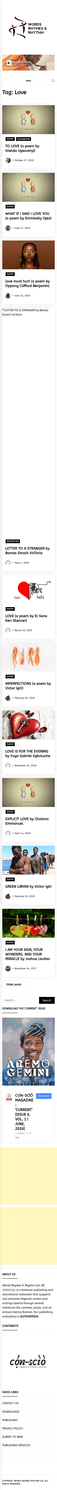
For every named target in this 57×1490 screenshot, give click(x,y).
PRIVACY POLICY (12, 1428)
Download (44, 1096)
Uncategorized (23, 139)
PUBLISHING (9, 1420)
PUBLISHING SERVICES (16, 1445)
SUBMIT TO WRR (12, 1437)
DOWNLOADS (10, 1411)
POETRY (10, 139)
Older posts (13, 984)
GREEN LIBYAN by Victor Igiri (28, 886)
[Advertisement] (28, 1176)
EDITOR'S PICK (13, 541)
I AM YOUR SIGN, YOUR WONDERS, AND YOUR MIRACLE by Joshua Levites (27, 954)
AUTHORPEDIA (29, 1316)
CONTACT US (10, 1403)
